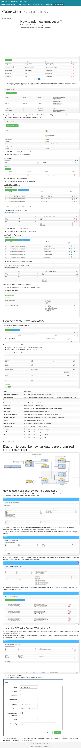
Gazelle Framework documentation (14, 1)
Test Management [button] (46, 4)
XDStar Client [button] (58, 4)
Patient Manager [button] (33, 4)
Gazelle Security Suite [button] (7, 4)
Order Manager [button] (21, 4)
